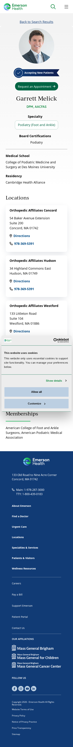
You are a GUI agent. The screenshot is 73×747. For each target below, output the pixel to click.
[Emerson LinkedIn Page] (33, 688)
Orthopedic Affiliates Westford (34, 306)
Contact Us (18, 628)
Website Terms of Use (23, 709)
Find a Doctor (20, 516)
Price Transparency (21, 727)
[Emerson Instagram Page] (21, 688)
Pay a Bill (17, 594)
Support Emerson (22, 605)
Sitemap (16, 734)
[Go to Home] (15, 6)
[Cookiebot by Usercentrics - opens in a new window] (53, 340)
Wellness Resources (24, 568)
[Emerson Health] (36, 461)
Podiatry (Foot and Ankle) (36, 125)
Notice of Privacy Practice (24, 721)
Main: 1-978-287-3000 (30, 490)
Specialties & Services (25, 547)
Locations (18, 537)
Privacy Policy (18, 715)
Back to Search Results (36, 22)
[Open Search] (53, 6)
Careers (16, 583)
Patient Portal (20, 616)
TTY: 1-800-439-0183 (29, 494)
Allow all (36, 391)
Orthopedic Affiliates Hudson (33, 260)
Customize (34, 403)
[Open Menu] (66, 6)
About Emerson (21, 505)
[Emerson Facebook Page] (14, 688)
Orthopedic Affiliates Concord (33, 210)
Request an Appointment (34, 86)
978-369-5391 (24, 243)
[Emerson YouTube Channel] (27, 688)
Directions (21, 236)
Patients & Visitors (23, 558)
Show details (54, 380)
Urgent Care (19, 526)
